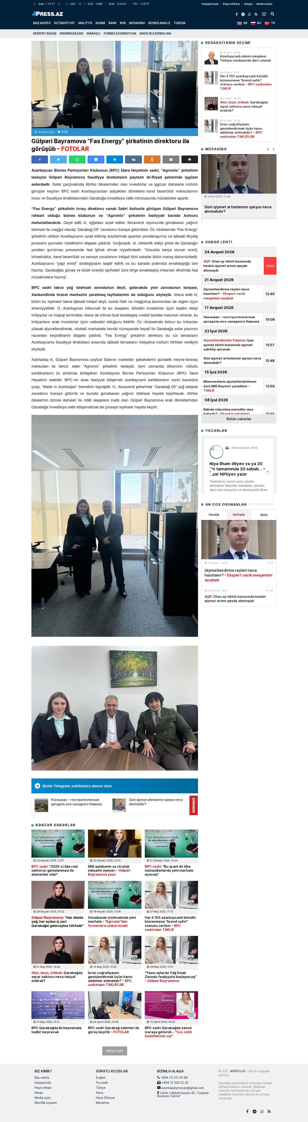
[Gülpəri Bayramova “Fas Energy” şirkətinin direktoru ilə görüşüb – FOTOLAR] (114, 84)
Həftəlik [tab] (239, 515)
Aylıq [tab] (263, 515)
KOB (123, 23)
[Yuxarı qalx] (296, 1110)
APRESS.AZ (237, 1071)
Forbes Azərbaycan (120, 33)
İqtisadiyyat (64, 23)
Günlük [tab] (214, 515)
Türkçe (101, 1088)
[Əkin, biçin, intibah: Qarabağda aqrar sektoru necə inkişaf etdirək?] (211, 103)
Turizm (179, 23)
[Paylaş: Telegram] (114, 159)
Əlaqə (248, 4)
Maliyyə (85, 23)
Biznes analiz (159, 23)
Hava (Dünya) (105, 1098)
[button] (189, 159)
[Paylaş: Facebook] (39, 159)
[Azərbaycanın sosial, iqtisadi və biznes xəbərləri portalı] (47, 14)
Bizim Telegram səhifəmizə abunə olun (77, 786)
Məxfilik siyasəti (46, 1103)
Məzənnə (102, 1103)
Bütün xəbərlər (238, 418)
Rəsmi (100, 23)
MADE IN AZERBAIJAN (155, 33)
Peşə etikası (231, 4)
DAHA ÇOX (114, 1051)
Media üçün (264, 4)
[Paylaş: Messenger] (96, 159)
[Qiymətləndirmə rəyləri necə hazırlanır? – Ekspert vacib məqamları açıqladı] (238, 539)
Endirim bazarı (71, 33)
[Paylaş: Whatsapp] (77, 159)
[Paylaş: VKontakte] (133, 159)
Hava (99, 1093)
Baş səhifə (42, 23)
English (101, 1078)
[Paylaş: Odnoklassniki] (152, 159)
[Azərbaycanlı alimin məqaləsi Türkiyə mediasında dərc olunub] (211, 57)
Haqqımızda (210, 4)
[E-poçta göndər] (171, 159)
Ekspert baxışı (44, 33)
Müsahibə (137, 23)
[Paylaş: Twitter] (58, 159)
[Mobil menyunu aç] (264, 14)
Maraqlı (93, 33)
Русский (102, 1083)
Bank (112, 23)
